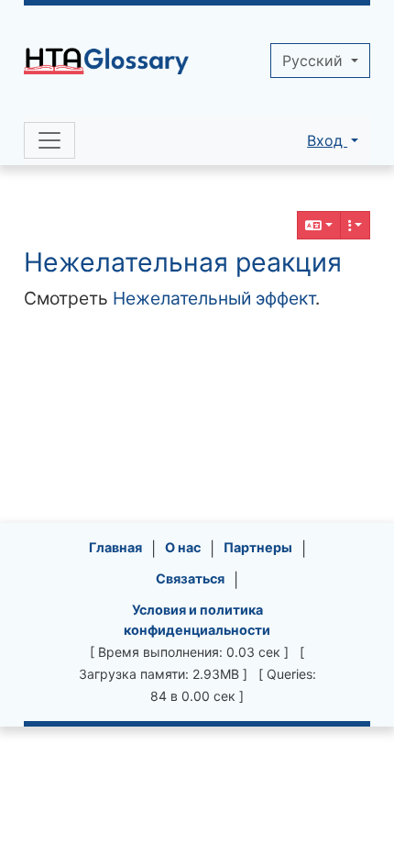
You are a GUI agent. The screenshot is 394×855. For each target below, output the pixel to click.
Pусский (314, 60)
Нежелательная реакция (183, 262)
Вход (327, 140)
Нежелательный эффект (214, 298)
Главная (115, 547)
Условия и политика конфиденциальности (197, 620)
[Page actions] (355, 225)
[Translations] (319, 225)
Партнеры (258, 547)
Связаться (190, 578)
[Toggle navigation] (49, 140)
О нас (183, 547)
